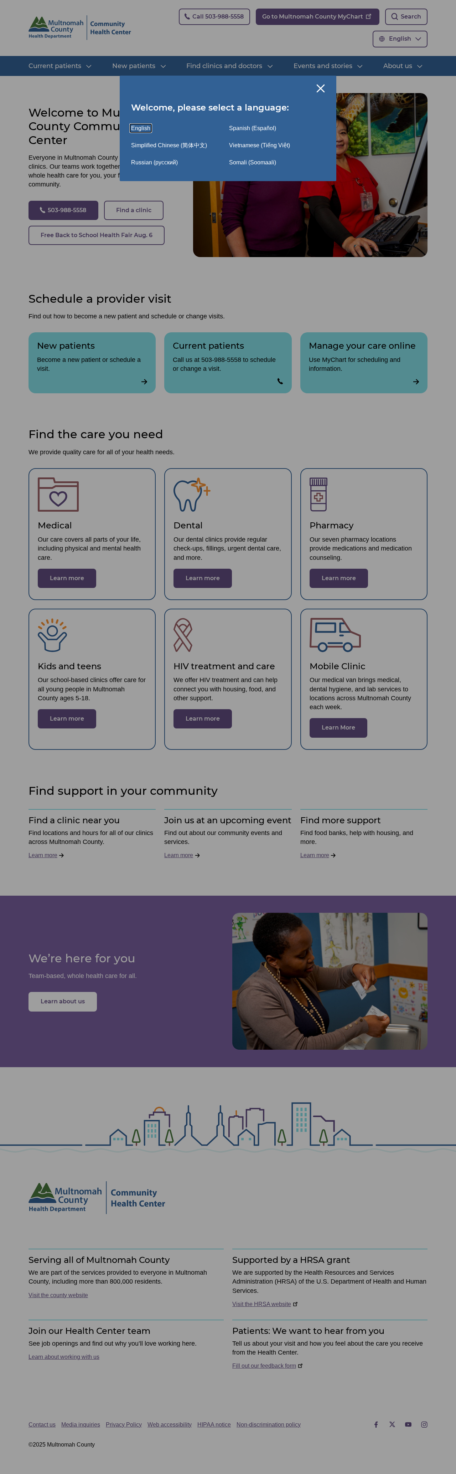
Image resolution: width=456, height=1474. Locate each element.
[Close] (320, 88)
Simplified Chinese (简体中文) (169, 145)
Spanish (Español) (252, 128)
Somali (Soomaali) (252, 162)
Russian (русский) (154, 162)
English (140, 128)
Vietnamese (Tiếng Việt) (259, 145)
